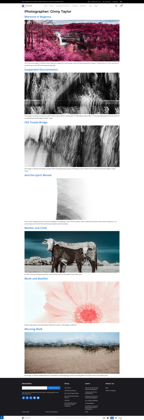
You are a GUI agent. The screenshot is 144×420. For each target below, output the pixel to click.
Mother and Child (35, 228)
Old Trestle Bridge (36, 122)
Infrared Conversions (70, 390)
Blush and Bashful (36, 278)
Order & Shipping (110, 390)
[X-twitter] (30, 397)
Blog (90, 6)
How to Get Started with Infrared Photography (91, 388)
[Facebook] (34, 397)
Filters (51, 6)
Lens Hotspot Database (91, 400)
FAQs (86, 412)
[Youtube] (38, 397)
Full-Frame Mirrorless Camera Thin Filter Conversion (70, 404)
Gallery (96, 6)
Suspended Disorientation (41, 69)
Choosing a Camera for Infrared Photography (91, 397)
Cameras (74, 6)
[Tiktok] (23, 397)
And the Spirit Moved (37, 175)
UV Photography (89, 403)
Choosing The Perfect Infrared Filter (91, 392)
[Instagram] (27, 397)
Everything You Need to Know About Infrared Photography (91, 407)
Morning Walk (33, 329)
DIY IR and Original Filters (71, 393)
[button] (2, 417)
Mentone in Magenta (37, 16)
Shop (45, 6)
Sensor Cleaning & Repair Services (71, 396)
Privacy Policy (25, 412)
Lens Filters (67, 388)
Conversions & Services (62, 6)
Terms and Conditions (51, 412)
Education (83, 6)
